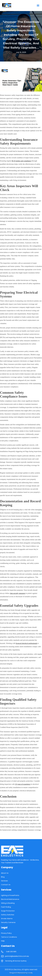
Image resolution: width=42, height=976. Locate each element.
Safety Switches (7, 915)
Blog (3, 877)
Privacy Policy (6, 933)
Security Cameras (8, 922)
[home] (11, 5)
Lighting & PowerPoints (10, 895)
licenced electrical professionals (26, 643)
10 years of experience (22, 784)
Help (3, 941)
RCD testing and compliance (21, 161)
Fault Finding (6, 907)
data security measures (17, 593)
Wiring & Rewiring (8, 903)
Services (4, 881)
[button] (38, 5)
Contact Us (5, 884)
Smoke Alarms (6, 918)
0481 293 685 (11, 951)
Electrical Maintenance (10, 899)
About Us (4, 873)
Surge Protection (8, 911)
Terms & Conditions (9, 937)
